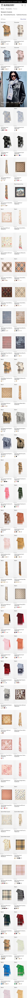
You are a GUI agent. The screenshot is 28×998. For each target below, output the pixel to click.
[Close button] (25, 1)
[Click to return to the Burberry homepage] (9, 5)
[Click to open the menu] (25, 5)
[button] (20, 2)
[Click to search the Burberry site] (22, 5)
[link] (2, 9)
